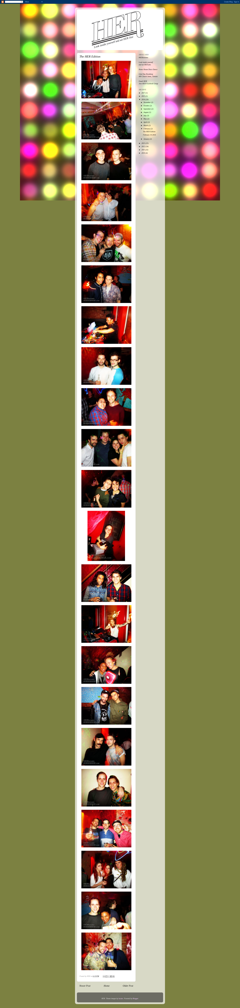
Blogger (135, 998)
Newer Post (84, 985)
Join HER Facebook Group (148, 84)
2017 (144, 93)
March (146, 125)
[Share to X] (109, 976)
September (147, 109)
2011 (143, 150)
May (145, 119)
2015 (144, 96)
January (147, 139)
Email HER (143, 81)
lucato (121, 998)
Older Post (128, 985)
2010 (144, 153)
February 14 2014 (149, 135)
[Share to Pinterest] (113, 976)
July (145, 116)
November (147, 102)
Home (107, 985)
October (147, 106)
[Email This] (104, 976)
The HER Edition (149, 132)
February (147, 129)
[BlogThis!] (106, 976)
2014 (144, 99)
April (146, 122)
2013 (144, 143)
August (146, 112)
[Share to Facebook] (111, 976)
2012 (144, 146)
